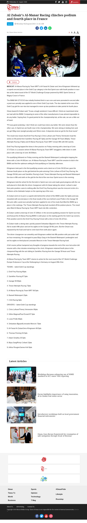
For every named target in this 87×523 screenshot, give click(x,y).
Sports (10, 24)
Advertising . (20, 507)
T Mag (33, 500)
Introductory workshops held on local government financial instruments (58, 415)
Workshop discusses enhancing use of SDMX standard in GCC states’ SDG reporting (56, 375)
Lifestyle (59, 494)
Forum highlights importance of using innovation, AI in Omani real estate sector (58, 395)
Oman (10, 489)
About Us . (10, 507)
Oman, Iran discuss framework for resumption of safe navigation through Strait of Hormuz (58, 435)
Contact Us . (31, 507)
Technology (36, 497)
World (10, 497)
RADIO (75, 2)
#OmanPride (61, 489)
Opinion (34, 493)
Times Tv (11, 493)
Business (12, 500)
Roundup (59, 499)
